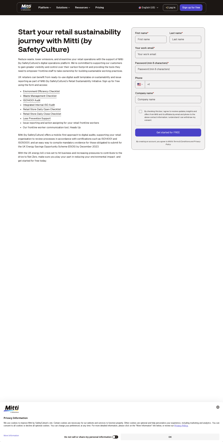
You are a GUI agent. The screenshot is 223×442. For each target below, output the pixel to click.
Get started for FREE (168, 132)
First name (141, 33)
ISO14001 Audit (31, 100)
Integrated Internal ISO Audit (39, 105)
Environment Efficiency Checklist (41, 91)
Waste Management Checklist (40, 96)
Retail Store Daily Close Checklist (42, 113)
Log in (172, 7)
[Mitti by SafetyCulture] (25, 8)
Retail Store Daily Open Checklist (42, 109)
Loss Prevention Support (37, 118)
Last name (176, 33)
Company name (144, 93)
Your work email (145, 48)
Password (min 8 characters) (152, 63)
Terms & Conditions (181, 141)
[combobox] (140, 84)
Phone (138, 78)
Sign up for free (191, 7)
